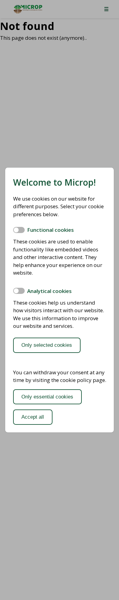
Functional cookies (50, 229)
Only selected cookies (46, 345)
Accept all (32, 417)
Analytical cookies (49, 290)
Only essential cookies (47, 397)
